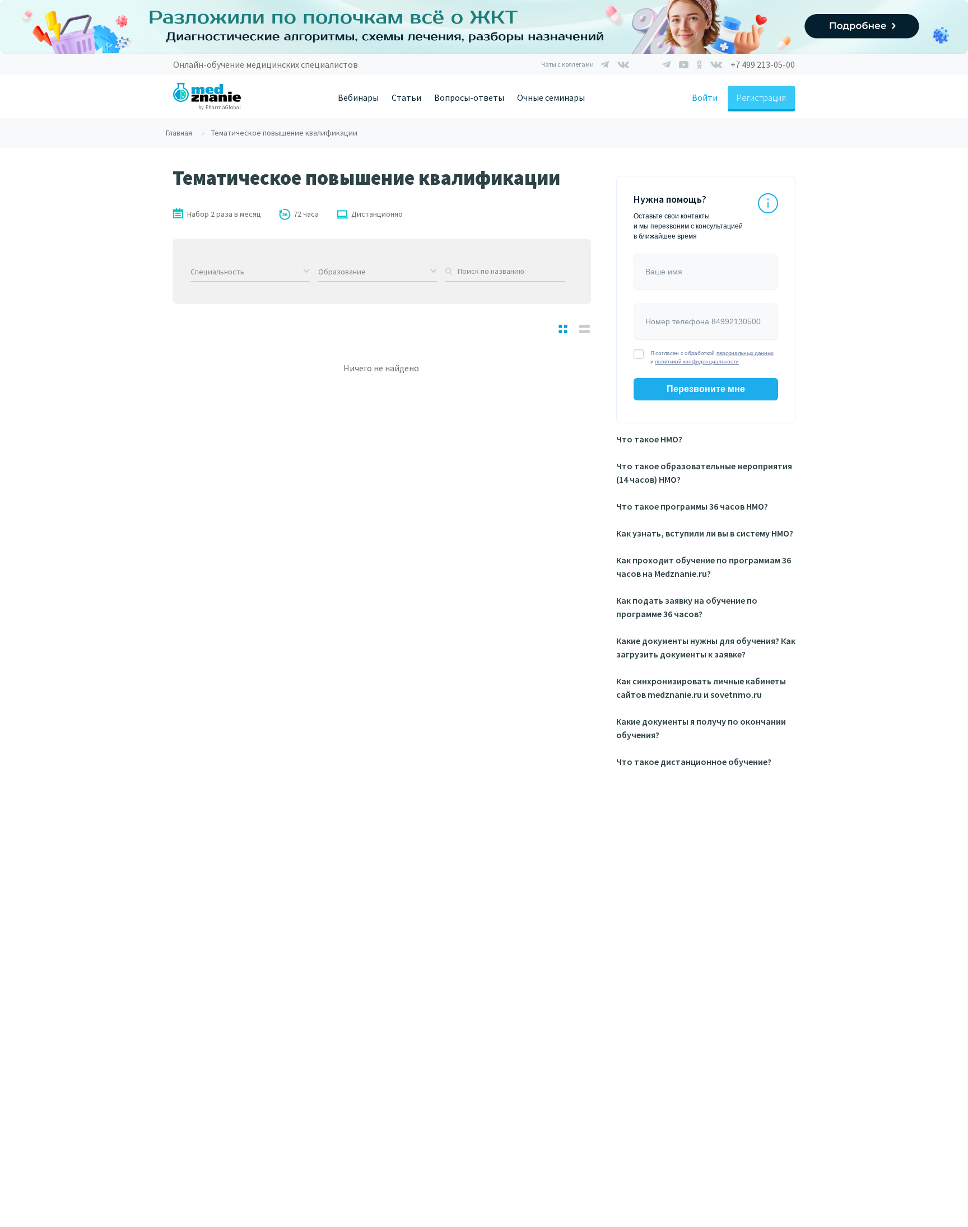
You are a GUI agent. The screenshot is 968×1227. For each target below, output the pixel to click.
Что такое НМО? (649, 439)
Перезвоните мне (706, 389)
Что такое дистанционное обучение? (693, 761)
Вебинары (358, 97)
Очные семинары (551, 97)
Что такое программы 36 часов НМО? (692, 506)
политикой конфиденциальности (697, 361)
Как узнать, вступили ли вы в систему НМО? (704, 533)
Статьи (406, 97)
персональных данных (745, 353)
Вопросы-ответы (469, 97)
